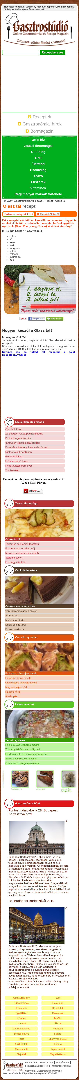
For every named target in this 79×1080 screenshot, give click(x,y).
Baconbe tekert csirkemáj (20, 548)
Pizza (58, 1023)
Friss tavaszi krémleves (19, 465)
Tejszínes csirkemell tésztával (22, 543)
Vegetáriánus (57, 1054)
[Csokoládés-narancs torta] (39, 590)
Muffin (57, 1018)
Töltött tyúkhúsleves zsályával (22, 749)
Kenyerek (57, 1013)
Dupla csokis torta (15, 624)
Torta (21, 1038)
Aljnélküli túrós (13, 429)
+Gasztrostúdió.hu (61, 1066)
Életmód (38, 164)
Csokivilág (38, 170)
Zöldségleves (21, 1033)
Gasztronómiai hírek (41, 123)
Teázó (38, 176)
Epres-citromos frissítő (18, 677)
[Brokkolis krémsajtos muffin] (39, 657)
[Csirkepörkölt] (39, 523)
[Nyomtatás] (54, 319)
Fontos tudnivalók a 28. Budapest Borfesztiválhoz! (33, 812)
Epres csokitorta (14, 629)
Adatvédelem (62, 1062)
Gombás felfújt (13, 456)
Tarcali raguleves (15, 740)
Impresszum (31, 1062)
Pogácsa (58, 1028)
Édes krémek (21, 1002)
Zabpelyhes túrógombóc (59, 790)
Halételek (57, 1002)
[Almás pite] (37, 779)
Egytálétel (21, 1013)
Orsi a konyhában (26, 637)
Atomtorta (11, 615)
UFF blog (38, 152)
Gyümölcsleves (21, 1028)
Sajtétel (21, 1054)
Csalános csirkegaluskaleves (22, 763)
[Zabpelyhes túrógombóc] (62, 779)
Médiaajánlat (46, 1062)
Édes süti (21, 1008)
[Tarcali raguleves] (39, 724)
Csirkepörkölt (13, 539)
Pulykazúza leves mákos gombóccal (26, 753)
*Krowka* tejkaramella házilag (22, 442)
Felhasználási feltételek (37, 1066)
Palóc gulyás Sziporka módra (22, 744)
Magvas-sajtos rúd (16, 687)
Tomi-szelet (12, 470)
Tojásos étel (58, 1049)
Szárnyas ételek (58, 1038)
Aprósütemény (21, 997)
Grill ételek (21, 1043)
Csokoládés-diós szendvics (21, 682)
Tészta (58, 1043)
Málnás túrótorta (14, 620)
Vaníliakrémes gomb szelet (21, 610)
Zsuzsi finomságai (38, 146)
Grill (38, 158)
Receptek (41, 116)
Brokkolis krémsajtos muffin (21, 673)
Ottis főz (38, 140)
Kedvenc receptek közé (18, 214)
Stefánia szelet (13, 557)
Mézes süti (21, 1049)
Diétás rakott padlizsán (18, 451)
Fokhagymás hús (15, 562)
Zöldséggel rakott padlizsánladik (24, 433)
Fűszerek (38, 182)
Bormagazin (41, 131)
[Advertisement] (39, 85)
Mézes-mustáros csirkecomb (22, 553)
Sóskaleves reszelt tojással (21, 758)
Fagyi (58, 997)
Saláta (57, 1033)
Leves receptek (24, 704)
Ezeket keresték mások (29, 421)
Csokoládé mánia (26, 570)
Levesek (21, 1023)
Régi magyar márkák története (38, 194)
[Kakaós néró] (12, 779)
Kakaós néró (12, 691)
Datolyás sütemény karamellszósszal (26, 447)
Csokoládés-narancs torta (20, 606)
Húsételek (58, 1008)
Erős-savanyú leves (16, 461)
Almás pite (11, 696)
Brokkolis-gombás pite (18, 438)
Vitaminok (38, 188)
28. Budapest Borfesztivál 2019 (31, 901)
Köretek (21, 1018)
